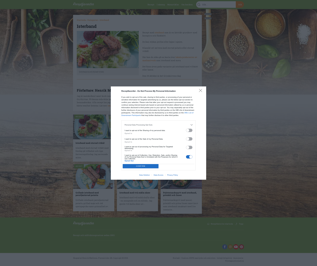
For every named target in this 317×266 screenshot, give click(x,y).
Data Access (158, 175)
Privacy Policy (172, 175)
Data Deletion (144, 175)
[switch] (189, 130)
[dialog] (158, 133)
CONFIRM (140, 166)
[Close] (201, 91)
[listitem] (158, 125)
